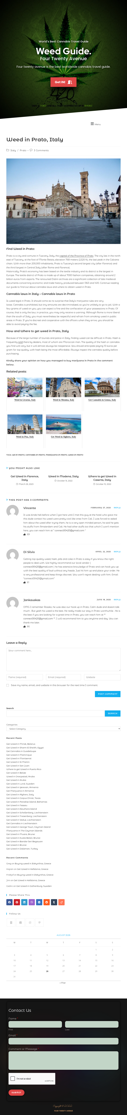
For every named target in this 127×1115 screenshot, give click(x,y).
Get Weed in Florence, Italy (25, 478)
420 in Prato (18, 455)
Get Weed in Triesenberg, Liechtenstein (26, 816)
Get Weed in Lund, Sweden (20, 783)
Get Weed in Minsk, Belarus (20, 744)
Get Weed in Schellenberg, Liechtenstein (27, 812)
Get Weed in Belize (16, 773)
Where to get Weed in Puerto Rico (23, 769)
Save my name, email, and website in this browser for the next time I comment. (54, 685)
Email (13, 1035)
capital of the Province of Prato (76, 255)
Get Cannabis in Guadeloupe (21, 751)
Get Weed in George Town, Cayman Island (28, 827)
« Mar (63, 983)
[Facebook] (20, 922)
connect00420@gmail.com (69, 530)
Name (13, 1018)
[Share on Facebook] (9, 902)
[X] (11, 922)
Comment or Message (24, 1049)
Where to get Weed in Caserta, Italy (102, 478)
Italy (13, 150)
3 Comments (41, 150)
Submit (16, 1092)
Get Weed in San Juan (17, 765)
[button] (95, 124)
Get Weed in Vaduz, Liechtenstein (23, 820)
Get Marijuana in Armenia (20, 791)
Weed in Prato (75, 455)
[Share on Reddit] (47, 902)
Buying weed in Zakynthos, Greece (33, 863)
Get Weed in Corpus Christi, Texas (23, 798)
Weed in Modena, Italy (63, 476)
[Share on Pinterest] (17, 902)
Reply (117, 508)
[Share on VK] (39, 902)
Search (10, 708)
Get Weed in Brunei (16, 845)
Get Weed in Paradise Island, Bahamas (26, 802)
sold (20, 342)
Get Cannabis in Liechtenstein (21, 823)
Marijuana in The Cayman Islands (24, 830)
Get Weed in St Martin (18, 762)
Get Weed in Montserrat (18, 758)
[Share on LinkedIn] (24, 902)
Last (67, 1029)
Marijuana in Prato (56, 455)
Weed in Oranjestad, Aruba (20, 776)
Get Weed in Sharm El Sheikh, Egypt (25, 747)
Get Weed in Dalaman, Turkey (22, 848)
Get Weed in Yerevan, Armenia (22, 787)
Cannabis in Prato (35, 455)
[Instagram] (30, 922)
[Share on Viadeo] (61, 902)
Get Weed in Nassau (16, 805)
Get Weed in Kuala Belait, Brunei (23, 838)
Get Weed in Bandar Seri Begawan (24, 841)
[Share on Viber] (32, 902)
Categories (11, 724)
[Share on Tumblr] (54, 902)
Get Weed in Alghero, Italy (20, 794)
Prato (23, 150)
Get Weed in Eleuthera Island (21, 809)
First (11, 1029)
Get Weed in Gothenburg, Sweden (34, 886)
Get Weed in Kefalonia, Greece (32, 869)
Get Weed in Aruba (16, 780)
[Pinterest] (39, 922)
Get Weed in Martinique (19, 755)
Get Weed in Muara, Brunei (20, 834)
